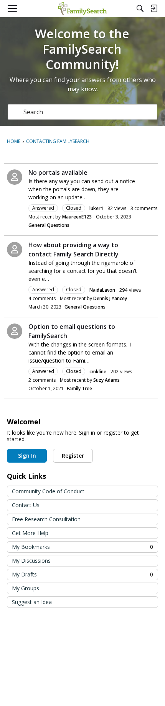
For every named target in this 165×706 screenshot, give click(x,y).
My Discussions (31, 560)
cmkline (97, 371)
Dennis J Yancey (110, 298)
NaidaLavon (102, 290)
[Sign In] (154, 8)
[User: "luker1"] (14, 177)
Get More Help (30, 533)
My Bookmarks (82, 546)
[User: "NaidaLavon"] (14, 249)
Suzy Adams (106, 380)
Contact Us (26, 505)
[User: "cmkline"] (14, 331)
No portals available (57, 172)
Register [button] (73, 455)
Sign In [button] (27, 455)
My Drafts (82, 574)
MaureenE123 (77, 216)
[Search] (140, 8)
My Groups (25, 588)
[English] (82, 8)
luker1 (96, 208)
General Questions (48, 225)
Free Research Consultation (46, 519)
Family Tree (79, 388)
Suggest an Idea (32, 602)
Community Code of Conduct (48, 491)
